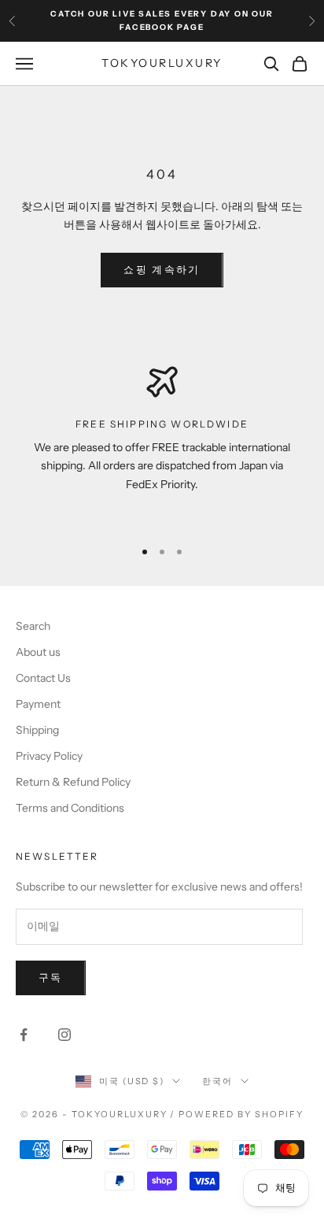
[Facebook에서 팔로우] (23, 1034)
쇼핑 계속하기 (161, 269)
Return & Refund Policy (73, 782)
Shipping (37, 730)
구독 (51, 977)
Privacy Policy (49, 756)
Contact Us (43, 678)
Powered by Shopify (241, 1114)
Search (33, 626)
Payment (38, 704)
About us (38, 652)
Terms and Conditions (70, 808)
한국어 (217, 1081)
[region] (162, 445)
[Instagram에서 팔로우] (64, 1034)
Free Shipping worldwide (162, 424)
